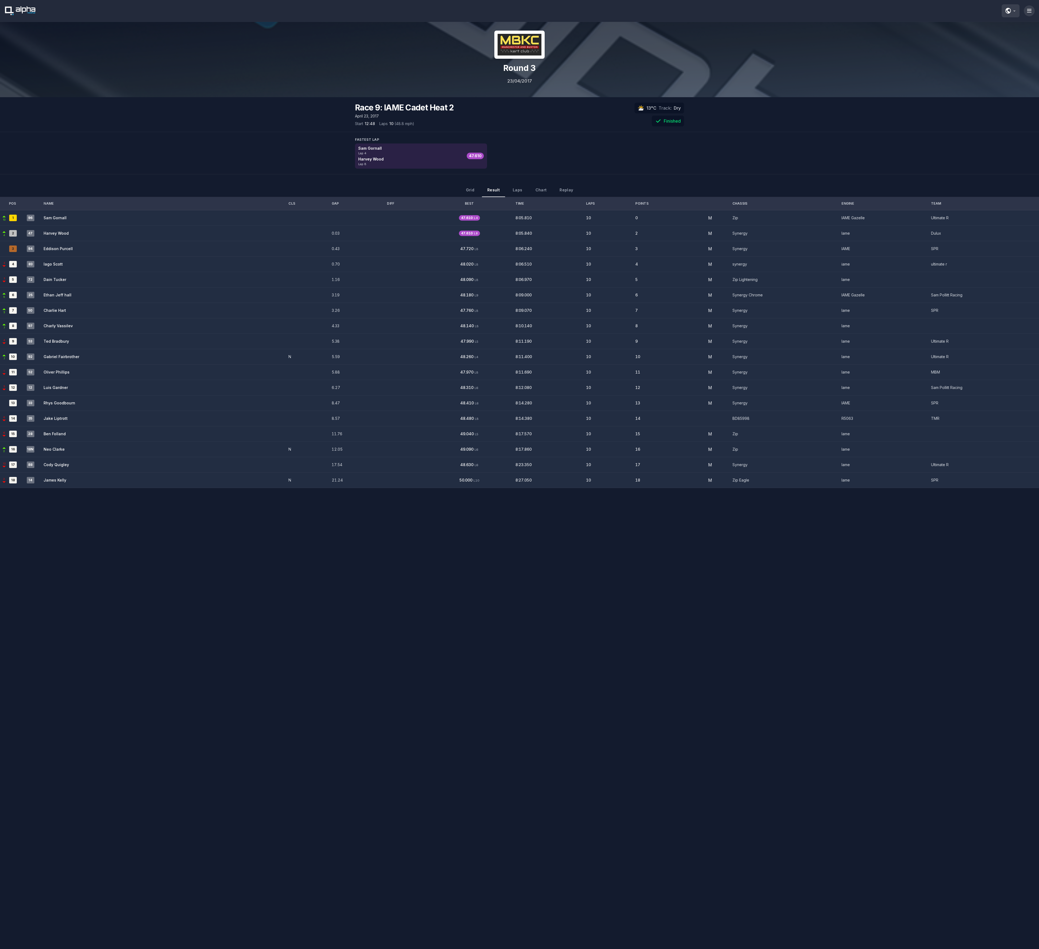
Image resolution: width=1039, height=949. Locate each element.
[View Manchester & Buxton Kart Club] (519, 45)
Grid (470, 190)
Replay (566, 190)
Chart (541, 190)
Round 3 (519, 68)
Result (493, 190)
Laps (517, 190)
